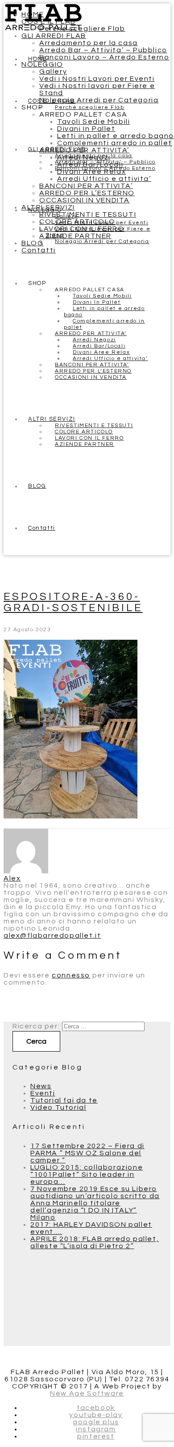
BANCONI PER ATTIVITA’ (86, 185)
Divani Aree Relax (91, 171)
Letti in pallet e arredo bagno (115, 135)
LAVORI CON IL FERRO (81, 228)
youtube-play (95, 1414)
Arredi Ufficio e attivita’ (104, 178)
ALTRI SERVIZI (48, 207)
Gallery (53, 71)
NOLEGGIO (42, 64)
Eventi (42, 1093)
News (40, 1086)
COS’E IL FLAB (48, 21)
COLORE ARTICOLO (77, 221)
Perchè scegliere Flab (82, 28)
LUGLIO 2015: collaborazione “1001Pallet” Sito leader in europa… (86, 1174)
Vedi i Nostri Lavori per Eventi (97, 78)
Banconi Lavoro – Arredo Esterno (104, 57)
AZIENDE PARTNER (75, 235)
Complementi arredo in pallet (114, 143)
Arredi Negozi (84, 157)
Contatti (38, 250)
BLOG (32, 243)
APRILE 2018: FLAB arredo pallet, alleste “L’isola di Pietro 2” (94, 1242)
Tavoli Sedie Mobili (93, 121)
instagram (96, 1429)
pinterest (95, 1436)
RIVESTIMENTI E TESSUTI (87, 214)
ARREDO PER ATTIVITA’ (84, 150)
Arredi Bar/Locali (90, 164)
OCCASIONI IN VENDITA (84, 200)
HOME (32, 14)
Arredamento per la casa (88, 42)
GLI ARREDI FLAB (53, 35)
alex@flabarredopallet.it (52, 935)
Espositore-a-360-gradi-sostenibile (73, 602)
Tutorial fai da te (64, 1100)
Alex (12, 878)
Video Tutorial (58, 1107)
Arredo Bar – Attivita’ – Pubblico (103, 50)
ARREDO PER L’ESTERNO (87, 193)
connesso (71, 975)
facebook (96, 1407)
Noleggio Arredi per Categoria (98, 100)
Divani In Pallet (86, 128)
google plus (96, 1422)
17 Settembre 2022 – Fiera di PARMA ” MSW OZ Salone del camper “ (87, 1153)
